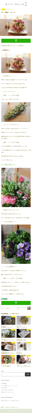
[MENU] (2, 2)
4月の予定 (4, 387)
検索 (2, 371)
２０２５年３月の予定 (7, 390)
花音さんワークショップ (7, 392)
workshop (3, 9)
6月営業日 (4, 383)
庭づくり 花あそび (13, 410)
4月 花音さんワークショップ (9, 385)
